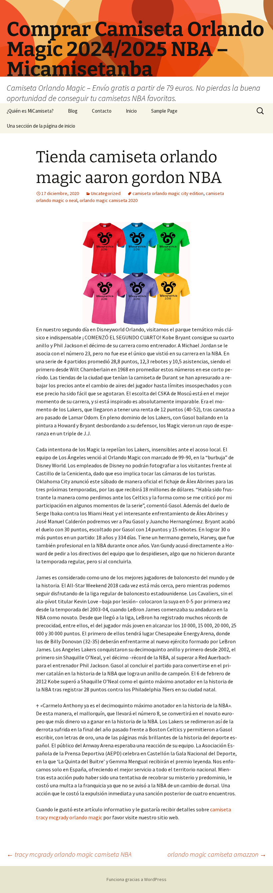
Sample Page (164, 111)
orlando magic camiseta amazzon (216, 854)
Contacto (102, 111)
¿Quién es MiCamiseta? (30, 111)
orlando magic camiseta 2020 (108, 200)
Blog (73, 111)
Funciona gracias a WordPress (136, 879)
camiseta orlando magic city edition (168, 193)
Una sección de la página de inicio (41, 126)
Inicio (131, 111)
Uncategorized (106, 193)
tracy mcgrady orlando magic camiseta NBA (69, 854)
